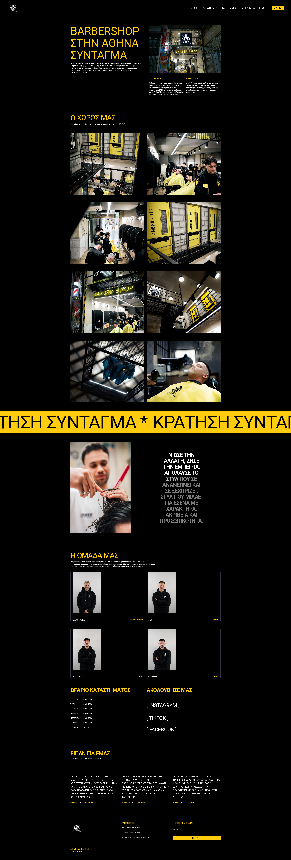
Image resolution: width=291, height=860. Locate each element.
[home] (13, 8)
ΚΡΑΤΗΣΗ (278, 8)
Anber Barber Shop (77, 849)
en (263, 8)
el (260, 8)
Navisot (79, 851)
